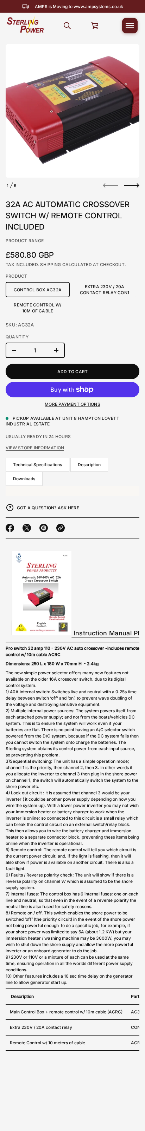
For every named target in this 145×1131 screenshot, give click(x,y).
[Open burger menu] (130, 25)
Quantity (17, 336)
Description (89, 464)
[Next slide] (131, 185)
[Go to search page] (67, 25)
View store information (35, 447)
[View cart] (95, 25)
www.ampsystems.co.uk (98, 6)
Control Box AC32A (38, 289)
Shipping (50, 264)
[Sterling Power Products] (25, 25)
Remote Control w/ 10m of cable (37, 307)
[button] (67, 25)
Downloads (24, 478)
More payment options (72, 404)
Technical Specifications (37, 464)
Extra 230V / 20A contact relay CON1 (104, 289)
